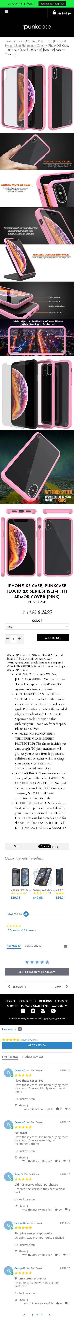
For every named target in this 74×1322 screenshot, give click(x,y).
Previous (19, 987)
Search (11, 1001)
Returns (45, 1001)
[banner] (37, 27)
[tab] (14, 946)
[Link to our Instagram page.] (42, 1011)
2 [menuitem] (37, 1315)
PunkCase (37, 602)
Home (9, 41)
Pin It (55, 847)
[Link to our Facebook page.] (22, 1011)
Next (58, 987)
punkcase (60, 1018)
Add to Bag (53, 638)
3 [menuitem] (41, 1315)
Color (37, 621)
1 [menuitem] (32, 1315)
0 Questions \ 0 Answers (22, 930)
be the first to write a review (37, 972)
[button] (21, 1105)
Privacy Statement (35, 1006)
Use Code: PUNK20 (52, 3)
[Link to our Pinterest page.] (52, 1011)
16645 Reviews (29, 1040)
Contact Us (27, 1001)
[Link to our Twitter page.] (32, 1011)
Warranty (59, 1006)
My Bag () (64, 14)
